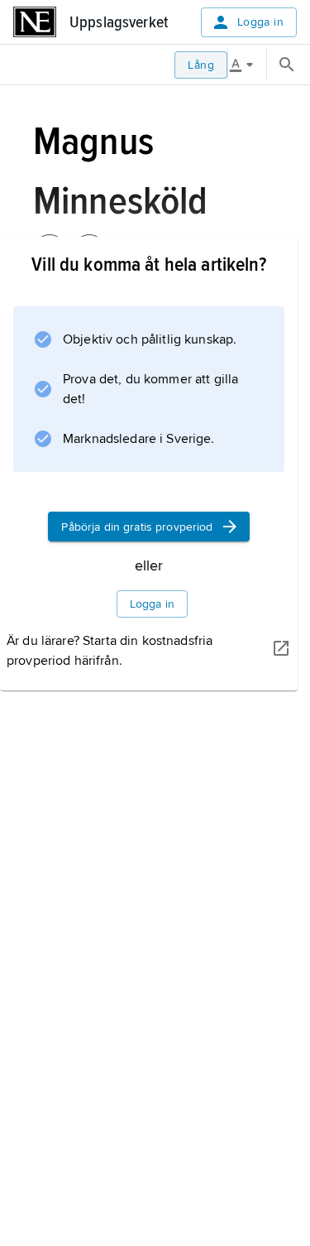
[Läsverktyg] (247, 64)
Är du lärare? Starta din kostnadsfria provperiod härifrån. (109, 651)
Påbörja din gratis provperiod (136, 527)
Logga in (260, 22)
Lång (201, 65)
